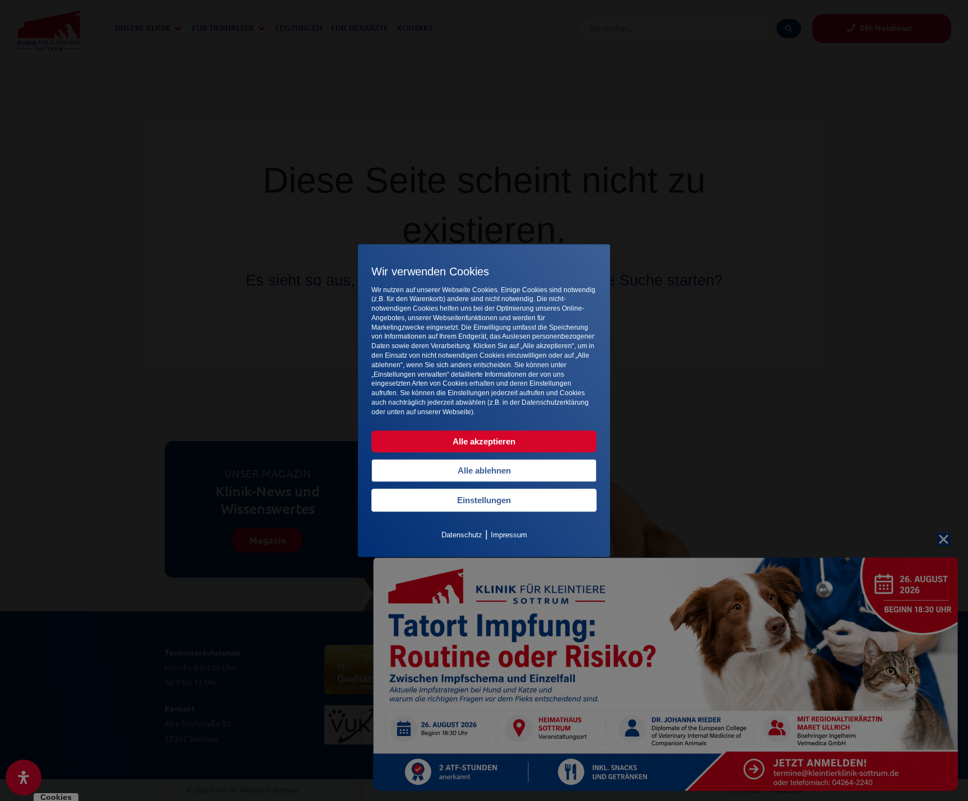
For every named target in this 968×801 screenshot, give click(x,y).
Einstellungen (484, 500)
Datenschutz (461, 535)
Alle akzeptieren (484, 441)
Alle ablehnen (484, 470)
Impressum (509, 535)
